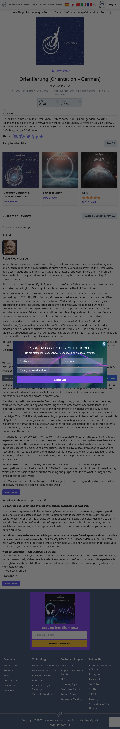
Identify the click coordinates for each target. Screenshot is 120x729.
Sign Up (60, 379)
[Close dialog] (104, 344)
